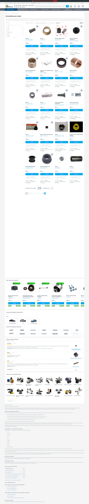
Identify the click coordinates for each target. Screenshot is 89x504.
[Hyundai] (66, 330)
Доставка (10, 3)
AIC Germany (15, 32)
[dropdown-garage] (71, 6)
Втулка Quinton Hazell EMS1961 (12, 489)
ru (81, 3)
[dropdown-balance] (83, 6)
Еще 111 (14, 37)
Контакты (27, 3)
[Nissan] (55, 333)
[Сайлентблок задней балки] (10, 380)
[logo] (9, 6)
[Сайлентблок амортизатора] (68, 380)
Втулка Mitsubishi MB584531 (9, 470)
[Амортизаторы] (39, 391)
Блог (56, 3)
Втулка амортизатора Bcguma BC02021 (11, 477)
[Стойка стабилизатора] (78, 391)
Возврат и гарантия (17, 3)
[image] (32, 30)
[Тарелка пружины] (30, 380)
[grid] (81, 23)
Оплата (6, 3)
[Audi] (11, 330)
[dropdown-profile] (75, 6)
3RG (15, 27)
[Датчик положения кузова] (10, 391)
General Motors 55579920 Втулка (76, 358)
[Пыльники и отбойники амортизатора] (49, 391)
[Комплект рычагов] (39, 380)
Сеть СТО (43, 3)
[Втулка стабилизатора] (68, 391)
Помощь (23, 3)
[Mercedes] (33, 333)
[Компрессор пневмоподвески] (20, 380)
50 (47, 23)
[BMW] (22, 330)
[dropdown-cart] (79, 6)
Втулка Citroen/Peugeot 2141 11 (12, 488)
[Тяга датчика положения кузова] (30, 391)
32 (45, 23)
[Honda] (55, 330)
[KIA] (77, 330)
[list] (82, 23)
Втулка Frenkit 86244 (8, 472)
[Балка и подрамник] (49, 380)
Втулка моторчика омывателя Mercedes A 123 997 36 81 (13, 474)
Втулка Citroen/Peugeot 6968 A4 (12, 486)
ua (83, 3)
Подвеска (8, 13)
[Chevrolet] (33, 330)
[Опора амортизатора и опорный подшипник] (59, 391)
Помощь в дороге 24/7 (50, 3)
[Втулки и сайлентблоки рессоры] (20, 391)
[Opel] (66, 333)
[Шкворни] (59, 380)
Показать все (76, 333)
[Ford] (44, 330)
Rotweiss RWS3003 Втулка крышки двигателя (76, 349)
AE (15, 30)
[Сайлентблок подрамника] (78, 380)
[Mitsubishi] (44, 333)
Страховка (39, 3)
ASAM (15, 36)
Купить (32, 46)
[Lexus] (11, 333)
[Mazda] (22, 333)
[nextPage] (45, 193)
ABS (15, 29)
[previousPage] (26, 193)
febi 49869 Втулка (76, 366)
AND (15, 33)
